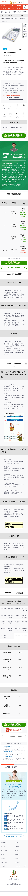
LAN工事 (3, 858)
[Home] (5, 2)
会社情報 (20, 2)
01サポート (3, 854)
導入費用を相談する (14, 268)
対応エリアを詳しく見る (15, 836)
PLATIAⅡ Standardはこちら (16, 99)
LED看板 (3, 866)
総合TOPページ (5, 842)
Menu (26, 3)
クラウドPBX (4, 850)
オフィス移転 (4, 862)
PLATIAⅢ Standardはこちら (16, 97)
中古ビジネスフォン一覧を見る (14, 736)
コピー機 (3, 846)
